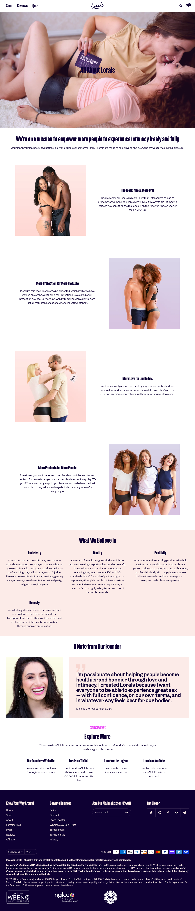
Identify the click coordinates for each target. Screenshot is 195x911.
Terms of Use (57, 829)
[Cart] (187, 5)
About (9, 820)
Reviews (22, 6)
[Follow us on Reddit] (185, 812)
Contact (54, 815)
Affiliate (10, 839)
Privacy (54, 839)
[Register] (126, 812)
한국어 (29, 852)
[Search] (180, 5)
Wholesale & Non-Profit (63, 825)
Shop (9, 6)
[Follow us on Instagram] (159, 812)
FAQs (53, 810)
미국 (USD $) (14, 852)
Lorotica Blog (13, 825)
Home (9, 810)
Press (9, 829)
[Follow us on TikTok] (151, 812)
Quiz (35, 6)
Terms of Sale (57, 834)
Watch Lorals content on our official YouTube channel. (154, 772)
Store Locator (57, 820)
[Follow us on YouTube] (176, 812)
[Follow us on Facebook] (168, 812)
